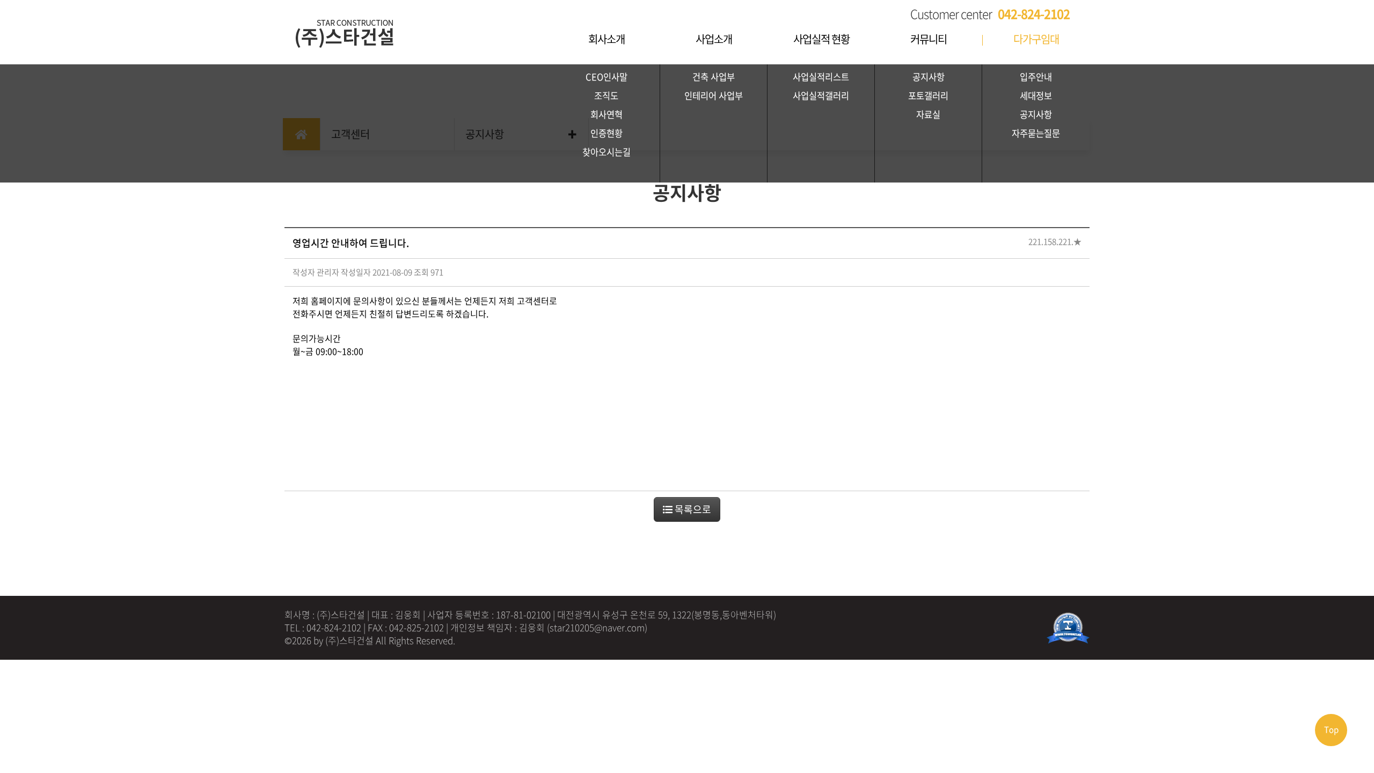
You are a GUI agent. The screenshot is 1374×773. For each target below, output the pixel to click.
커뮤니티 (928, 39)
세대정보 (1036, 95)
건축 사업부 (713, 76)
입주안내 (1036, 76)
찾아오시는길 (606, 151)
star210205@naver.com (597, 627)
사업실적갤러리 (821, 95)
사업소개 (714, 39)
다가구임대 (1036, 39)
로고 (364, 27)
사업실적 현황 (821, 39)
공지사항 (928, 76)
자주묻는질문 (1036, 133)
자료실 (928, 114)
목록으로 (692, 509)
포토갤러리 (928, 95)
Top (1331, 729)
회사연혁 (606, 114)
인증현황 (606, 133)
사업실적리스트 (821, 76)
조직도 (606, 95)
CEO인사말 (606, 76)
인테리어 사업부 (713, 95)
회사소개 (606, 39)
